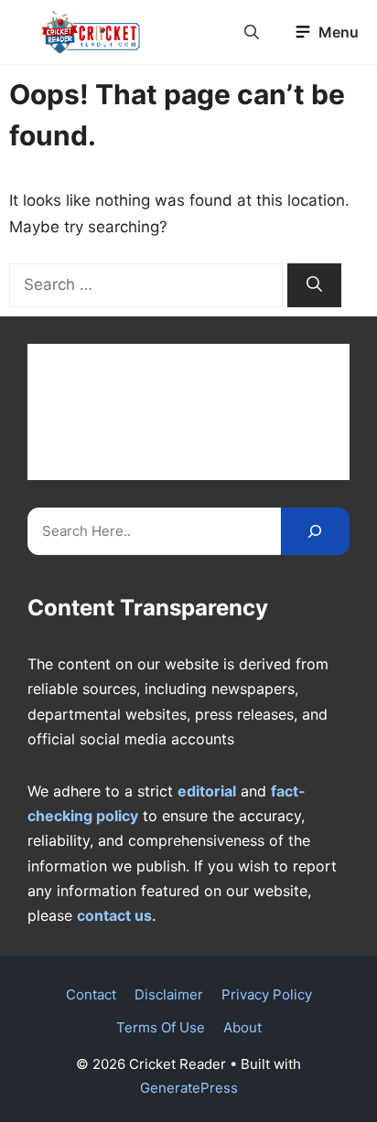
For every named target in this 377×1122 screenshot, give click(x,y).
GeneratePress (189, 1087)
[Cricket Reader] (91, 32)
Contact (91, 994)
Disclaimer (169, 994)
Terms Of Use (160, 1027)
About (242, 1027)
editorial (207, 791)
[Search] (314, 285)
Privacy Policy (266, 994)
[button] (251, 32)
